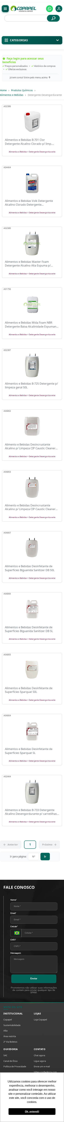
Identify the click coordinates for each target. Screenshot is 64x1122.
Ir (45, 856)
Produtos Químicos (22, 90)
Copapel (7, 1019)
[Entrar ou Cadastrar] (58, 8)
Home (3, 90)
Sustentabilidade (11, 1025)
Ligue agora (40, 1060)
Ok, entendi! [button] (32, 1111)
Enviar (33, 978)
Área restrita (9, 1036)
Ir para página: (18, 856)
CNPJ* (13, 940)
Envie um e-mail (42, 1066)
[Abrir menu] (5, 8)
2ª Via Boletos (10, 1041)
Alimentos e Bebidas (11, 94)
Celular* (14, 926)
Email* (13, 913)
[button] (49, 8)
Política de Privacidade (14, 1066)
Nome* (13, 900)
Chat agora (39, 1055)
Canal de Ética (10, 1060)
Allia (5, 1030)
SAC (5, 1055)
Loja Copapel (40, 1019)
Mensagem (15, 953)
